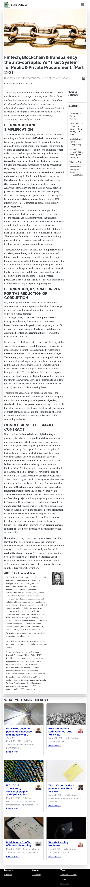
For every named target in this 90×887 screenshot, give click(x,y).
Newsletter (8, 874)
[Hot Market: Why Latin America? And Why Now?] (66, 714)
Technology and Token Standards (76, 116)
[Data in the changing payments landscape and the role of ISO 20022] (23, 714)
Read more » (12, 752)
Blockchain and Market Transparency (76, 142)
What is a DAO (75, 162)
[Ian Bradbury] (80, 789)
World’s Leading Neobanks (58, 844)
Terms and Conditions (68, 874)
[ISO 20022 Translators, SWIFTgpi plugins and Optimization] (23, 771)
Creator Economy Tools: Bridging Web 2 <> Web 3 (76, 153)
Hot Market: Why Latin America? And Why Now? (60, 731)
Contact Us (64, 884)
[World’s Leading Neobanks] (66, 828)
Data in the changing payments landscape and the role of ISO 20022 (19, 733)
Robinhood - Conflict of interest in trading (19, 844)
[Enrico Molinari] (84, 78)
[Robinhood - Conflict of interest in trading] (23, 828)
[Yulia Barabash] (80, 732)
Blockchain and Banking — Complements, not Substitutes (76, 171)
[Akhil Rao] (38, 733)
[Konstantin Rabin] (38, 844)
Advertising (36, 874)
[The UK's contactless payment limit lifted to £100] (66, 771)
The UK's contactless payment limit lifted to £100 (61, 788)
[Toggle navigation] (82, 4)
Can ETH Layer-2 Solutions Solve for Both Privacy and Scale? (76, 128)
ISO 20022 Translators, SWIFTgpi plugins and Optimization (17, 790)
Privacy (63, 879)
